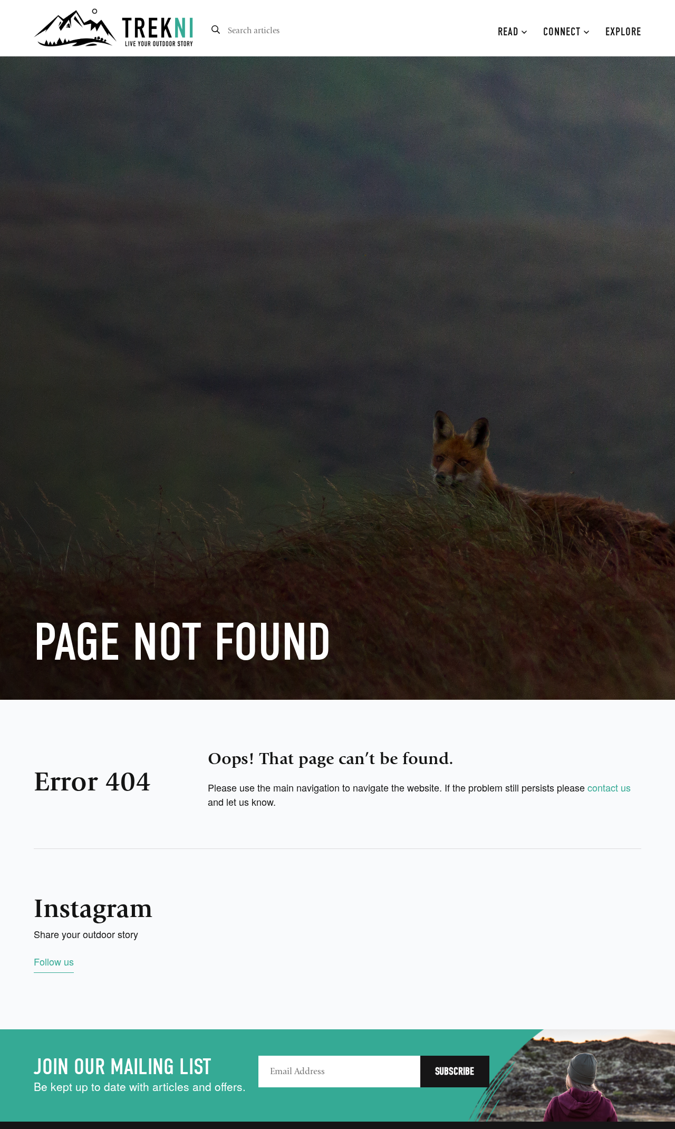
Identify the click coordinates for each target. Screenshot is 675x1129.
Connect (563, 31)
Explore (623, 31)
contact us (609, 787)
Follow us (54, 961)
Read (510, 31)
